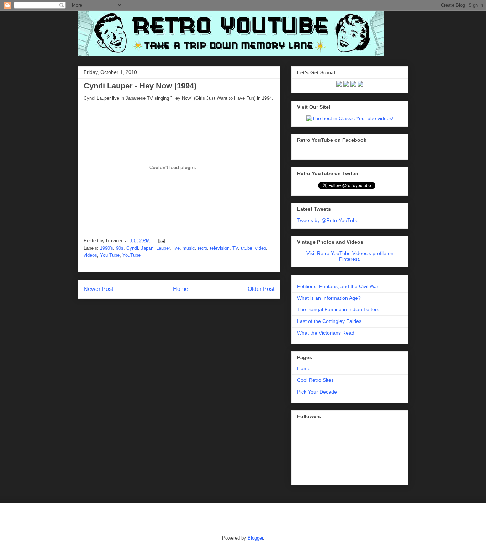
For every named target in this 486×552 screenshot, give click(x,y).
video (260, 248)
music (189, 248)
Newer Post (98, 289)
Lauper (163, 248)
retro (202, 248)
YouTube (131, 255)
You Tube (110, 255)
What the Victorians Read (325, 333)
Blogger (255, 538)
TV (235, 248)
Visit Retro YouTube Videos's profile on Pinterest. (349, 256)
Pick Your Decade (317, 392)
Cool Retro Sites (315, 380)
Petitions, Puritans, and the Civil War (338, 286)
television (219, 248)
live (176, 248)
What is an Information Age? (329, 298)
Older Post (261, 289)
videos (90, 255)
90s (119, 248)
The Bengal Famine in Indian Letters (338, 309)
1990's (106, 248)
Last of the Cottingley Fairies (329, 321)
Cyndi (132, 248)
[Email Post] (160, 240)
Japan (147, 248)
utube (246, 248)
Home (180, 289)
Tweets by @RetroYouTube (328, 220)
